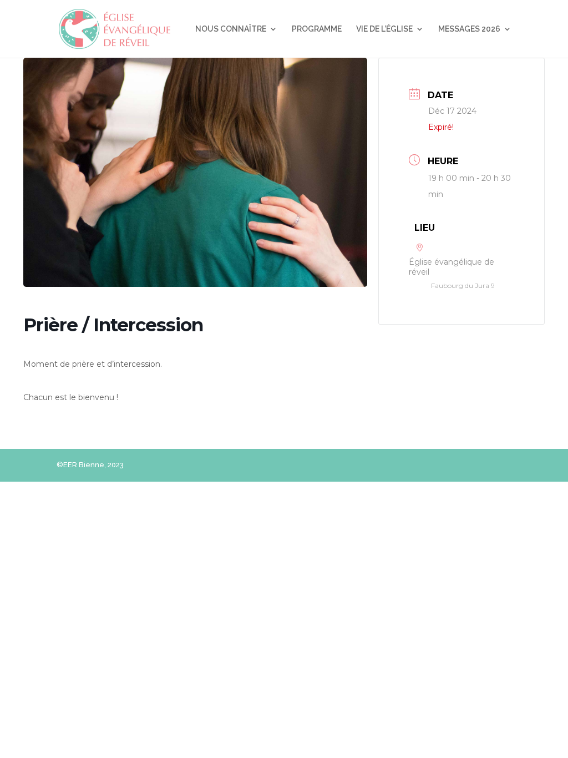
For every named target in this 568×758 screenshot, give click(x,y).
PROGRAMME (317, 29)
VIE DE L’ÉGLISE (384, 29)
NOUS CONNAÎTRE (230, 29)
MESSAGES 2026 (469, 29)
